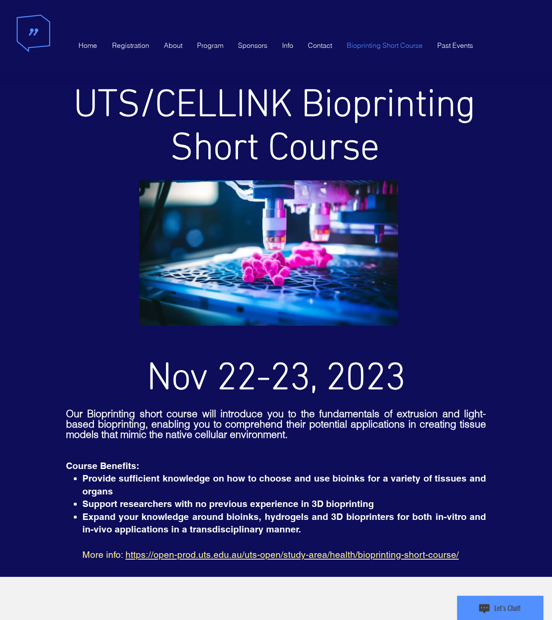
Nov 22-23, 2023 (276, 370)
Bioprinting (111, 413)
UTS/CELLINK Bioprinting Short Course (275, 119)
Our (76, 413)
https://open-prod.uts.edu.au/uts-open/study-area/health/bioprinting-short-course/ (292, 554)
